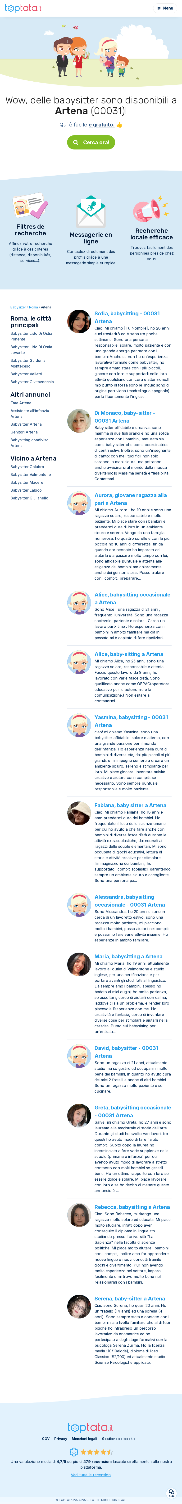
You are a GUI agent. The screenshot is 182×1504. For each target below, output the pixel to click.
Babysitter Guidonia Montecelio (28, 363)
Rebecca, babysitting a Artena (132, 1207)
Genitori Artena (24, 432)
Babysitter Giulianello (29, 498)
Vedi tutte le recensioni (91, 1474)
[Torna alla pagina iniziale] (24, 8)
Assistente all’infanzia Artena (29, 413)
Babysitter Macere (26, 482)
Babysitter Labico (26, 490)
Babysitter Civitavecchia (32, 381)
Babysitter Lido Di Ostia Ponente (31, 336)
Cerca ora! (96, 142)
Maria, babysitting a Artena (129, 956)
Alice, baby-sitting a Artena (129, 654)
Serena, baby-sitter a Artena (130, 1298)
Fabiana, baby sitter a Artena (130, 805)
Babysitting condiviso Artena (29, 443)
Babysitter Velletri (26, 374)
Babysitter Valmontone (30, 474)
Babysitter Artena (26, 424)
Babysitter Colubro (27, 466)
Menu (168, 8)
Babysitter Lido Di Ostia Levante (31, 350)
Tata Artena (20, 402)
